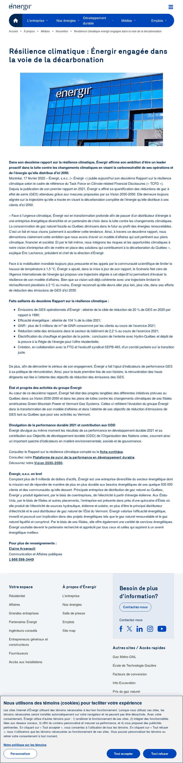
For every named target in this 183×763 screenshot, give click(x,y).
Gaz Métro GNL (124, 656)
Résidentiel (17, 595)
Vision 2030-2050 (48, 463)
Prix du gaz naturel (126, 691)
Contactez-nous (135, 607)
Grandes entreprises (24, 613)
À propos (29, 31)
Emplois (157, 20)
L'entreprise (35, 20)
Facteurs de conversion (130, 674)
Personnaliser (20, 753)
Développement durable (94, 20)
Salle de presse (73, 613)
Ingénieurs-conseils (23, 630)
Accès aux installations (25, 661)
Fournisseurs (18, 653)
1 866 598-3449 (21, 560)
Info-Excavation (124, 682)
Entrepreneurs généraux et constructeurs (28, 642)
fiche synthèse (111, 452)
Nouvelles (62, 31)
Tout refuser (159, 753)
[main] (91, 729)
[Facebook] (120, 629)
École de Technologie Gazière (134, 665)
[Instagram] (150, 629)
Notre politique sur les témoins (25, 745)
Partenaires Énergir (23, 621)
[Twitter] (129, 629)
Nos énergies (66, 20)
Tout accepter (123, 753)
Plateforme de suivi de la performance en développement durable (83, 457)
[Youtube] (162, 629)
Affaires (14, 604)
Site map (68, 630)
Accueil (13, 31)
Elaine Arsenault (22, 549)
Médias (126, 20)
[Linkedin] (140, 629)
